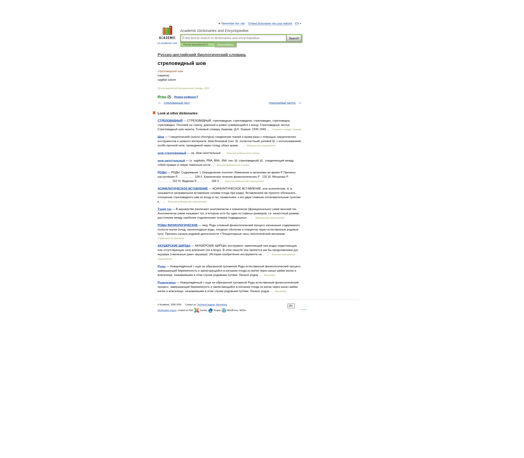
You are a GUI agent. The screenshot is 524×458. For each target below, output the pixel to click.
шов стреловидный (172, 153)
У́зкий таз (164, 209)
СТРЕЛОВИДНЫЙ (170, 120)
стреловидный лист (177, 102)
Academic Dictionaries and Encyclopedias (214, 31)
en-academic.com (167, 43)
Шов (161, 136)
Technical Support (206, 304)
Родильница (167, 282)
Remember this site (233, 23)
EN (297, 23)
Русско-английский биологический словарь (197, 44)
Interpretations (225, 44)
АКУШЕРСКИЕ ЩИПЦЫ (174, 245)
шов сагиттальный (171, 160)
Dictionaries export (167, 310)
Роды (162, 266)
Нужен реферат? (186, 96)
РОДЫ (162, 172)
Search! (294, 38)
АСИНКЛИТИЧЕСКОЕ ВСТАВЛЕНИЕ (183, 188)
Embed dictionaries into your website (270, 23)
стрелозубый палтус (282, 102)
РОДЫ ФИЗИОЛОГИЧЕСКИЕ (178, 225)
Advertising (221, 304)
